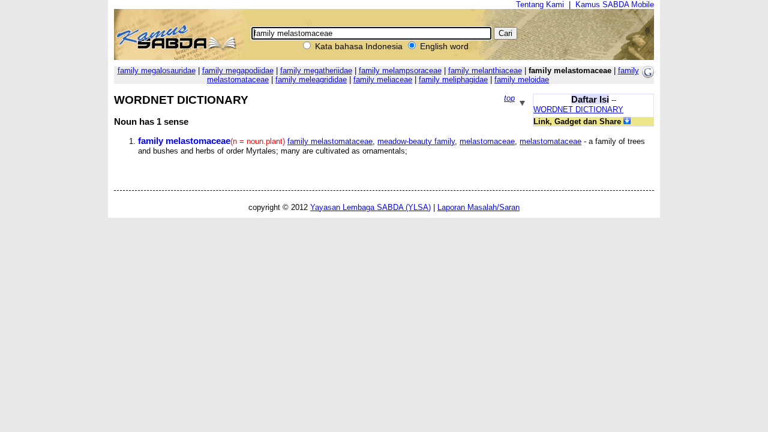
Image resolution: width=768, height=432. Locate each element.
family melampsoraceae (400, 70)
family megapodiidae (238, 70)
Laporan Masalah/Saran (478, 207)
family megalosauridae (157, 70)
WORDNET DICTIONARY (578, 109)
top (509, 98)
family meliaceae (382, 79)
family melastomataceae (330, 141)
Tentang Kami (540, 4)
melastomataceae (550, 141)
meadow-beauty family (416, 141)
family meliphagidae (453, 79)
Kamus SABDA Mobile (614, 4)
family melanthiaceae (485, 70)
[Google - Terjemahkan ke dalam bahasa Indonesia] (648, 75)
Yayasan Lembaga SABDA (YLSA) (370, 207)
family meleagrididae (311, 79)
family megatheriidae (316, 70)
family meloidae (521, 79)
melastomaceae (487, 141)
